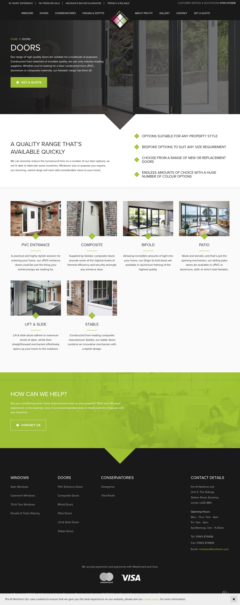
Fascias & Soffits (93, 13)
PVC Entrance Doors (70, 487)
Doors (44, 13)
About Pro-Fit (144, 13)
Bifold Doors (65, 504)
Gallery (164, 13)
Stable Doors (65, 531)
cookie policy (151, 599)
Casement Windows (23, 495)
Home (14, 39)
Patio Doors (65, 513)
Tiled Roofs (108, 495)
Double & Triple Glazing (25, 513)
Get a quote (202, 13)
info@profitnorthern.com (214, 549)
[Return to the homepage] (120, 13)
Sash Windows (19, 487)
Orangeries (108, 487)
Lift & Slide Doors (68, 522)
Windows (27, 13)
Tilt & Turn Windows (23, 504)
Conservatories (65, 13)
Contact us (31, 425)
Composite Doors (68, 495)
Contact (181, 13)
